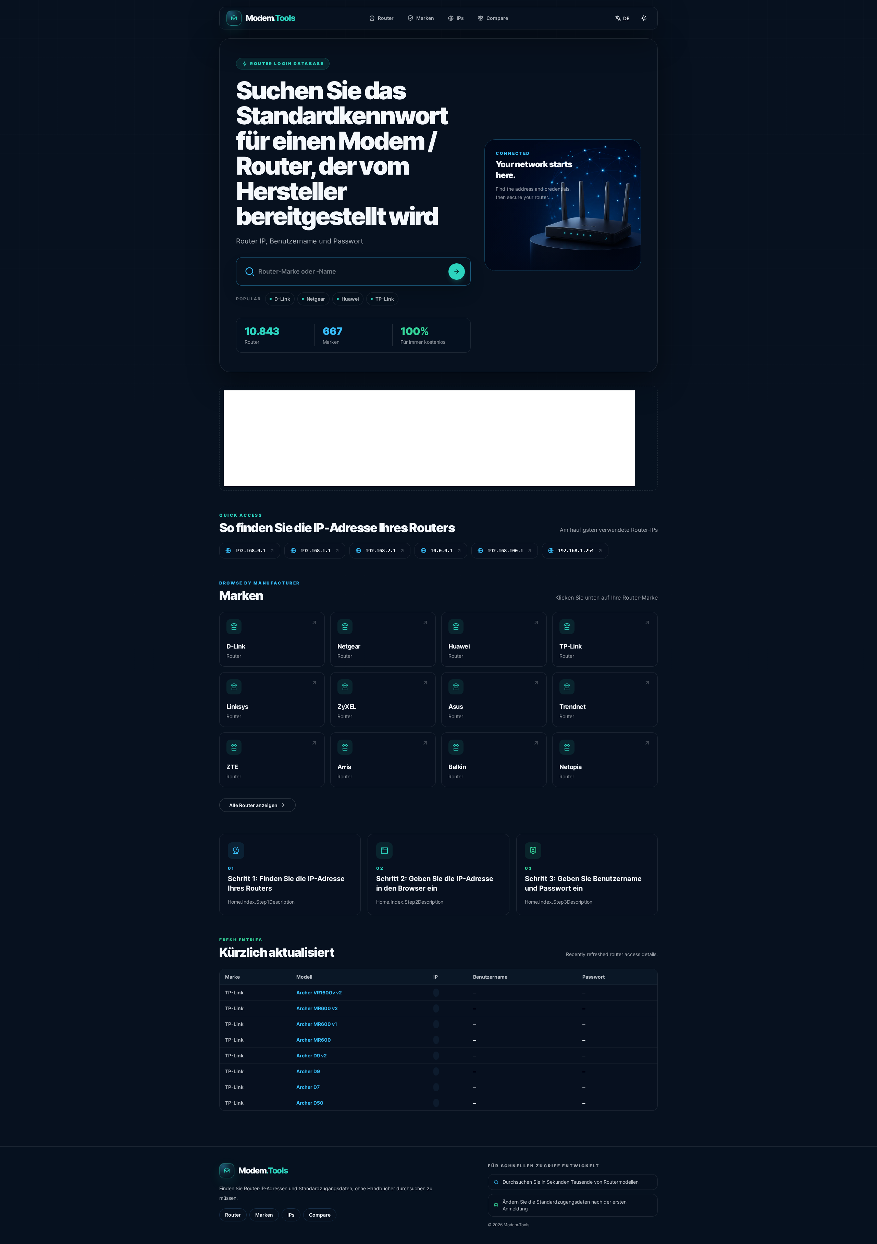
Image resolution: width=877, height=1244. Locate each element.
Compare (497, 18)
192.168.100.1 (505, 550)
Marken (425, 18)
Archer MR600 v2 (317, 1008)
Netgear (316, 299)
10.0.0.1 (442, 550)
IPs (460, 18)
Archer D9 (308, 1071)
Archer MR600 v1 (316, 1024)
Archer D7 (308, 1087)
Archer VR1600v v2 (319, 992)
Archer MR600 (313, 1040)
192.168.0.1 (250, 550)
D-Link (282, 299)
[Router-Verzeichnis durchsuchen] (456, 271)
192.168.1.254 (576, 550)
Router (386, 18)
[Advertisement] (429, 438)
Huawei (350, 299)
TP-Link (384, 299)
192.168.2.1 (381, 550)
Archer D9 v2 (311, 1055)
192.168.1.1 (315, 550)
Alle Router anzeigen (253, 805)
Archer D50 (309, 1103)
